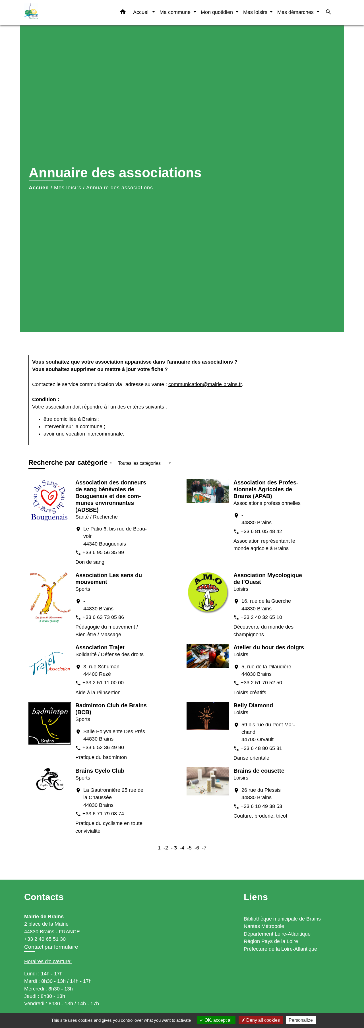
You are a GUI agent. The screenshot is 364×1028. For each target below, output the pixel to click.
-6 (197, 848)
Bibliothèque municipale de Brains (282, 919)
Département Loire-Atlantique (277, 934)
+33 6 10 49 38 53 (261, 806)
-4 (182, 848)
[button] (123, 13)
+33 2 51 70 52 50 (261, 682)
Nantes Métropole (264, 926)
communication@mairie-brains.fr (205, 384)
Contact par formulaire (51, 947)
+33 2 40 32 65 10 (261, 617)
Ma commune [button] (176, 12)
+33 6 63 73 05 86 (103, 617)
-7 (204, 848)
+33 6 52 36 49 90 (103, 747)
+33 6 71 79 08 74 (103, 813)
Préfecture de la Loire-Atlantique (280, 949)
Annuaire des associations (119, 187)
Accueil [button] (142, 12)
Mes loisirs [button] (256, 12)
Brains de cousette (258, 771)
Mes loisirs (67, 187)
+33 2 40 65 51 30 (45, 939)
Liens (256, 897)
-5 (189, 848)
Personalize (301, 1020)
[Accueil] (59, 12)
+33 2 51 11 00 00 (103, 682)
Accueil (39, 187)
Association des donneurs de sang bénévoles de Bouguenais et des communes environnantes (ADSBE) (110, 496)
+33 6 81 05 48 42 (261, 531)
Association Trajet (100, 647)
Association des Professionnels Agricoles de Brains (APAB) (265, 489)
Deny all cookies (262, 1020)
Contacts (44, 897)
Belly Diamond (253, 705)
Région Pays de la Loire (271, 941)
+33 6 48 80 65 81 (261, 748)
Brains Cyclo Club (99, 771)
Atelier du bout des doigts (268, 647)
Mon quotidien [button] (217, 12)
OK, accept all (218, 1020)
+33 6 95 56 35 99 (103, 552)
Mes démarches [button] (296, 12)
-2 (166, 848)
